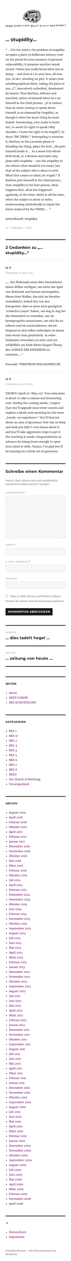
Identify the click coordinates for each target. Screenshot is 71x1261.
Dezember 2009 (20, 1145)
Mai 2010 (15, 1121)
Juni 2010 (15, 1116)
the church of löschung (24, 779)
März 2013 (16, 957)
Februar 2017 (18, 836)
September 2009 (20, 1160)
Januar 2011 (16, 1083)
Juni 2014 (15, 909)
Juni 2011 (15, 1058)
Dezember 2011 (19, 1029)
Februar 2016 (18, 870)
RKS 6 (13, 760)
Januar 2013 (17, 967)
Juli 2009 (15, 1170)
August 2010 (17, 1107)
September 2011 (20, 1044)
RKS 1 (13, 731)
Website (11, 578)
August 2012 (17, 991)
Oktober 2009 (18, 1155)
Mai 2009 (15, 1179)
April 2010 (16, 1126)
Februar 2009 (18, 1194)
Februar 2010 (18, 1136)
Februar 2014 (18, 914)
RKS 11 (13, 735)
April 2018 (16, 817)
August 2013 (17, 933)
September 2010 (20, 1102)
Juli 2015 (15, 880)
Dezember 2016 (19, 846)
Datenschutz (17, 1232)
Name (11, 544)
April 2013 (15, 952)
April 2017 (15, 832)
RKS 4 (29, 227)
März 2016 (16, 865)
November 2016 (20, 851)
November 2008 (20, 1198)
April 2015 (16, 885)
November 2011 (19, 1034)
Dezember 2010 (19, 1087)
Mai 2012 (15, 1005)
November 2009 (20, 1150)
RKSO (13, 774)
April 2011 (15, 1068)
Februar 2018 (18, 822)
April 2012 (16, 1010)
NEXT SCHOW (18, 697)
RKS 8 (13, 769)
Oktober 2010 (18, 1097)
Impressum (16, 1237)
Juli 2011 (14, 1054)
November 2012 (19, 976)
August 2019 (17, 812)
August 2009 (17, 1165)
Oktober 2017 (18, 827)
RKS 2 (13, 740)
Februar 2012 (18, 1020)
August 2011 (17, 1049)
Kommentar (15, 492)
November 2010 (19, 1092)
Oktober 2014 (18, 904)
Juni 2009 (15, 1174)
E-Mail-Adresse (18, 561)
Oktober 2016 (18, 856)
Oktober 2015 (18, 875)
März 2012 (16, 1015)
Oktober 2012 (18, 981)
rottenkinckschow (16, 1250)
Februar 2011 (17, 1078)
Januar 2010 (17, 1141)
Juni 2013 (15, 943)
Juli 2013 (14, 938)
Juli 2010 (15, 1112)
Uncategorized (19, 784)
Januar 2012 (17, 1025)
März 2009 (16, 1189)
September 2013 (20, 928)
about (13, 693)
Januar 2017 (17, 841)
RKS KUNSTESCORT (22, 702)
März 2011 (16, 1073)
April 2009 (16, 1184)
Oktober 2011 (18, 1039)
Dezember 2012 (19, 972)
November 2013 (19, 918)
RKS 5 (13, 755)
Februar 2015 (18, 889)
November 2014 (19, 899)
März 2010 (16, 1131)
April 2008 (16, 1203)
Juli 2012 (15, 996)
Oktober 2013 (18, 923)
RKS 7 (13, 764)
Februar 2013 (18, 962)
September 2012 (20, 986)
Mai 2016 (15, 861)
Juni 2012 (15, 1001)
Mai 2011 (15, 1063)
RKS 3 (13, 745)
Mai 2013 (15, 947)
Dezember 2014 (19, 894)
